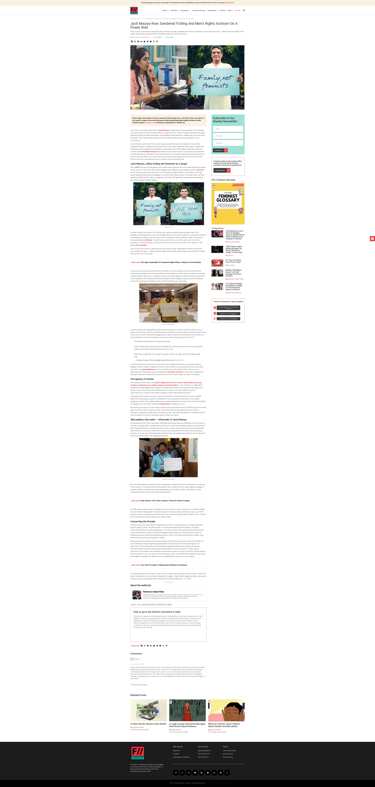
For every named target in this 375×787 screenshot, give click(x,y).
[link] (372, 238)
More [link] (230, 10)
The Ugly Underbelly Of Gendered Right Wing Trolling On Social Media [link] (171, 262)
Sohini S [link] (231, 255)
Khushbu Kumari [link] (175, 372)
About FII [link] (176, 751)
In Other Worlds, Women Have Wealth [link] (148, 724)
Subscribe (218, 150)
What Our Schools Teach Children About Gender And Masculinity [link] (224, 725)
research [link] (200, 170)
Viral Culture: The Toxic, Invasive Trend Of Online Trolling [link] (165, 501)
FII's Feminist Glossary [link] (223, 180)
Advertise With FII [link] (204, 751)
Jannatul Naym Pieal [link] (236, 279)
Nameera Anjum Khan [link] (141, 37)
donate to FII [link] (150, 122)
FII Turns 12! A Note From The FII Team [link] (233, 261)
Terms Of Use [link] (228, 754)
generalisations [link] (148, 369)
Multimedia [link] (212, 10)
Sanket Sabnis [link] (216, 730)
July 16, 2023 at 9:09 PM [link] (137, 664)
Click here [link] (229, 3)
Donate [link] (237, 10)
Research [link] (174, 10)
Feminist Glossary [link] (198, 10)
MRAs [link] (169, 604)
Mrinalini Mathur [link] (234, 242)
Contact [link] (176, 754)
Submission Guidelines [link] (181, 757)
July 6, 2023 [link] (179, 360)
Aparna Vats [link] (176, 730)
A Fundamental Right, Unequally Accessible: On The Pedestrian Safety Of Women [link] (234, 286)
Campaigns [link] (184, 10)
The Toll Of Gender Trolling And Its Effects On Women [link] (164, 565)
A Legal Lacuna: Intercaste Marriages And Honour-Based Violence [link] (187, 725)
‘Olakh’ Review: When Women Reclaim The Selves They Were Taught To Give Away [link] (234, 249)
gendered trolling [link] (148, 604)
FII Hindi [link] (222, 10)
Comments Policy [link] (229, 751)
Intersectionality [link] (135, 18)
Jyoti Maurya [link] (164, 130)
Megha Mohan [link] (138, 727)
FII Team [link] (231, 265)
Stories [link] (165, 10)
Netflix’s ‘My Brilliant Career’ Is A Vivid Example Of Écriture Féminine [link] (233, 273)
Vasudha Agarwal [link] (234, 292)
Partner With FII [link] (204, 754)
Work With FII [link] (203, 757)
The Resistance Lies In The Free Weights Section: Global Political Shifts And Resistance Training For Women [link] (235, 235)
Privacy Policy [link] (228, 757)
